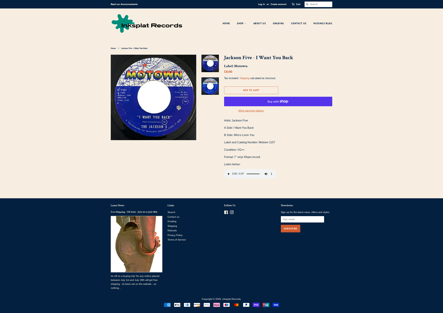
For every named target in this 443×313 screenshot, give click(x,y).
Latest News (117, 205)
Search (171, 212)
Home (226, 23)
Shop (240, 23)
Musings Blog (322, 23)
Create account (278, 4)
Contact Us (298, 23)
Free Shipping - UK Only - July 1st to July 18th (134, 212)
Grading (278, 23)
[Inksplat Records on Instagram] (232, 213)
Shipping (244, 78)
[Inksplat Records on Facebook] (226, 213)
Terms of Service (177, 239)
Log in (261, 4)
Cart (298, 4)
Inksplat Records (231, 299)
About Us (259, 23)
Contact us (173, 217)
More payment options (251, 110)
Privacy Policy (175, 235)
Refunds (172, 230)
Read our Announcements (124, 4)
